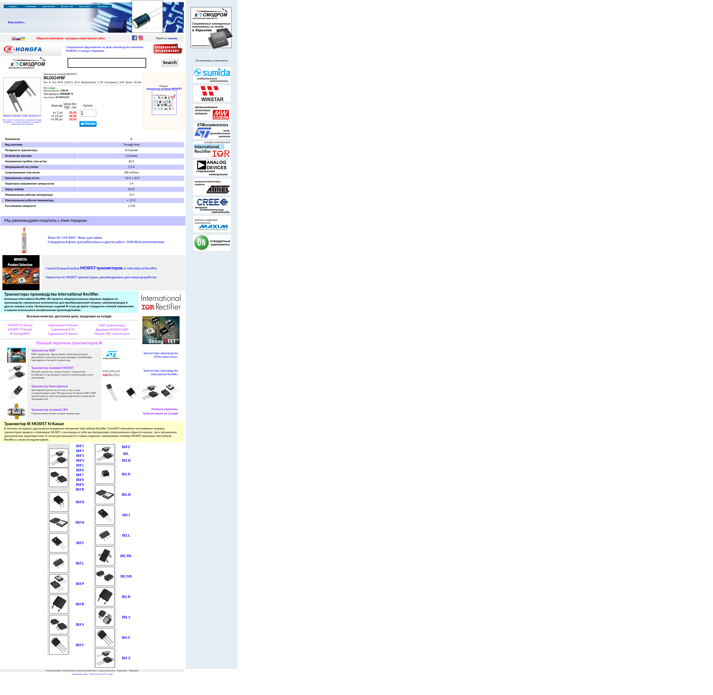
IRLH (126, 495)
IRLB (126, 460)
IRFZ (126, 447)
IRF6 (80, 470)
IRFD (80, 502)
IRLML (126, 556)
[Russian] (18, 39)
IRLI (126, 515)
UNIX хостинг (94, 674)
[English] (14, 39)
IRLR (126, 597)
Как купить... (17, 22)
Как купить (103, 6)
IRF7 (80, 475)
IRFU (80, 645)
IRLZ (126, 658)
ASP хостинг (108, 674)
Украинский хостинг (80, 674)
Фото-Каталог (49, 6)
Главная (13, 6)
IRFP (80, 584)
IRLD (126, 474)
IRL (126, 454)
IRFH (79, 522)
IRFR (80, 604)
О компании (30, 6)
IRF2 (80, 451)
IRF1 (80, 446)
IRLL (126, 535)
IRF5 (80, 465)
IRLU (126, 637)
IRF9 (80, 484)
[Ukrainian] (23, 39)
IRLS (126, 617)
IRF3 (80, 456)
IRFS (80, 624)
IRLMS (126, 576)
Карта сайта (84, 6)
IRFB (80, 489)
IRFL (80, 563)
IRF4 (80, 460)
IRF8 (80, 480)
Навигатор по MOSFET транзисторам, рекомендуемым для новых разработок (101, 277)
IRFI (80, 543)
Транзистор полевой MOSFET (164, 88)
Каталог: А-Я (67, 6)
